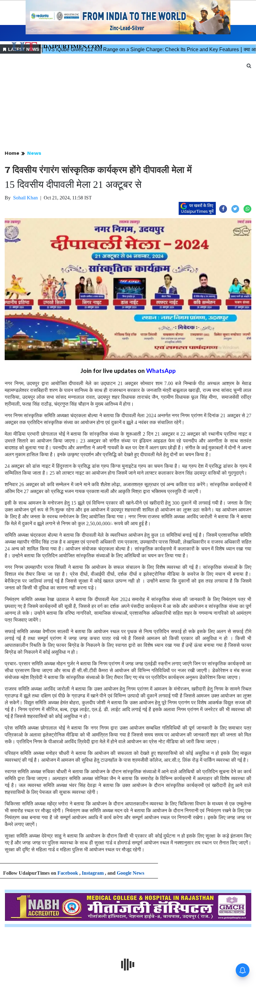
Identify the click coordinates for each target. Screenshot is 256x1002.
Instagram (93, 873)
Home (12, 153)
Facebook (67, 873)
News (34, 153)
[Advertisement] (128, 102)
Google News (130, 873)
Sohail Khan (25, 197)
